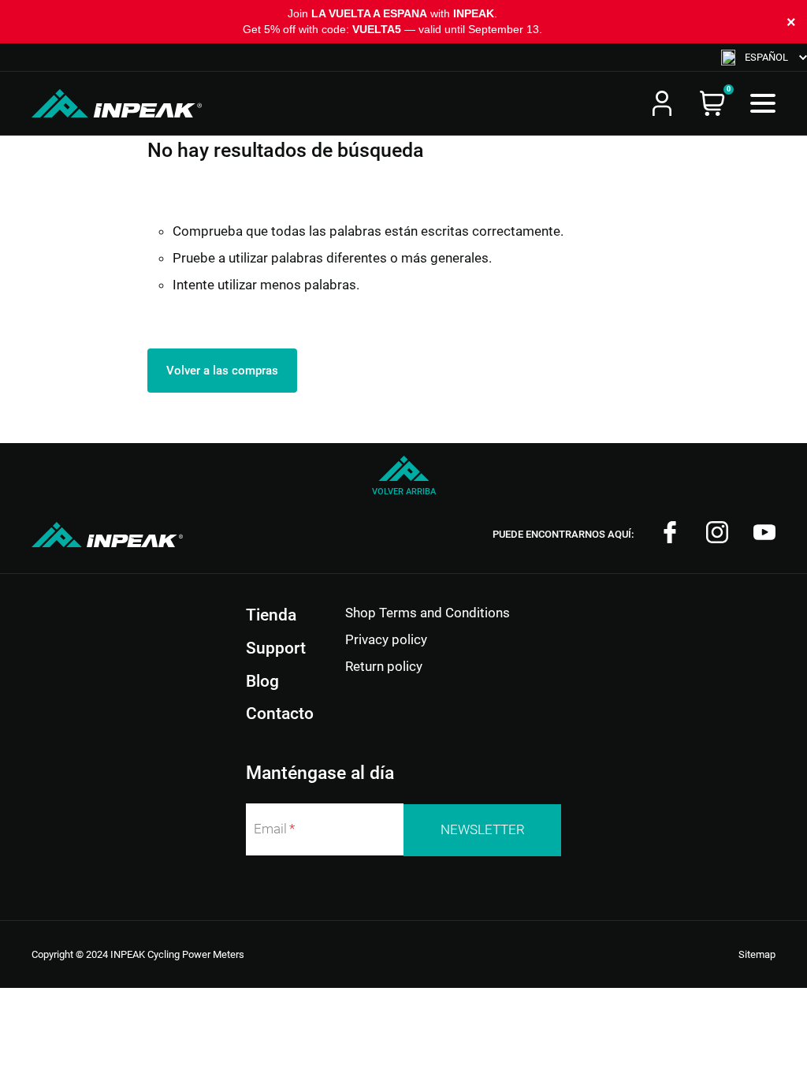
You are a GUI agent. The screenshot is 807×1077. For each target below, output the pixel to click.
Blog (262, 681)
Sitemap (756, 954)
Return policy (383, 666)
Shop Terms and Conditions (427, 612)
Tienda (271, 615)
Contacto (280, 713)
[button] (764, 57)
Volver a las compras (222, 370)
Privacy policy (386, 639)
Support (276, 648)
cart (712, 103)
